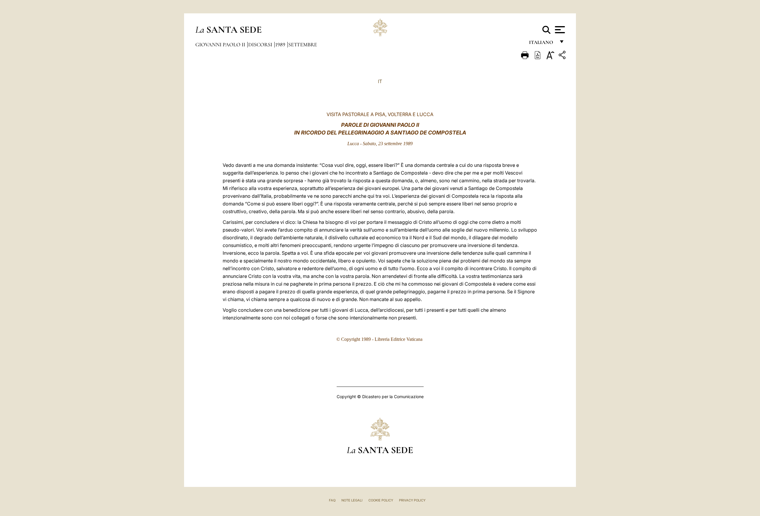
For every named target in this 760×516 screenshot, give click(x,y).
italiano (542, 43)
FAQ (332, 500)
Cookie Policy (380, 500)
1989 (280, 44)
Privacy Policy (412, 500)
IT (380, 81)
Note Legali (351, 500)
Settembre (302, 44)
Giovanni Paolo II (220, 44)
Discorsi (260, 44)
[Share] (563, 56)
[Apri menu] (559, 30)
